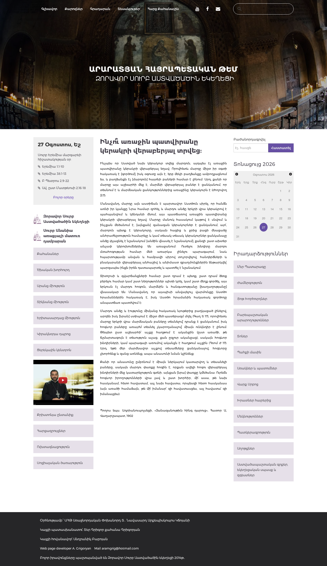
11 (246, 209)
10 (237, 209)
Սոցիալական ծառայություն (60, 463)
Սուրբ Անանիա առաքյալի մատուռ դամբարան (61, 235)
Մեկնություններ (250, 416)
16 (289, 209)
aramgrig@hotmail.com (120, 548)
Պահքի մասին (249, 352)
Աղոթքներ (245, 448)
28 (272, 227)
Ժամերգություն (249, 283)
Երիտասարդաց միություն (58, 318)
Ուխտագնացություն (53, 447)
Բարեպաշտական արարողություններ (253, 317)
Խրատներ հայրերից (254, 400)
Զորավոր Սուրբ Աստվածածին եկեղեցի (66, 219)
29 (280, 227)
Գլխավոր (49, 9)
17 (237, 218)
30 (289, 227)
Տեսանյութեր (129, 9)
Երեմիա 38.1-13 (54, 174)
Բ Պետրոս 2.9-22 (55, 181)
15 (280, 209)
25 (246, 227)
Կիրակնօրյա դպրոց (54, 334)
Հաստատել (281, 148)
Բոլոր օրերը (63, 197)
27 (263, 227)
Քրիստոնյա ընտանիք (55, 415)
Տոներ (242, 336)
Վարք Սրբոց (247, 384)
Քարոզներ (74, 9)
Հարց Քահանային (163, 9)
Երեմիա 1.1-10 (53, 167)
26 (254, 227)
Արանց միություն (51, 286)
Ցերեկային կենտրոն (54, 350)
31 (237, 236)
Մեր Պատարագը (251, 267)
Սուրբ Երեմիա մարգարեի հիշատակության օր (59, 157)
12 (254, 209)
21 (272, 218)
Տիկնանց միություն (53, 302)
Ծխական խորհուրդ (53, 270)
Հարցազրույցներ (51, 431)
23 (289, 218)
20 (263, 218)
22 (280, 218)
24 (237, 227)
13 (263, 209)
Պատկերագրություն (253, 432)
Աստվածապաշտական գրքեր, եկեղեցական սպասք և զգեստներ (262, 469)
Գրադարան (100, 9)
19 (254, 218)
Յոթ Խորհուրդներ (252, 299)
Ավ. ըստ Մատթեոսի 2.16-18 (64, 188)
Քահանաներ (48, 254)
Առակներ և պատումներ (257, 368)
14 (272, 209)
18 (246, 218)
